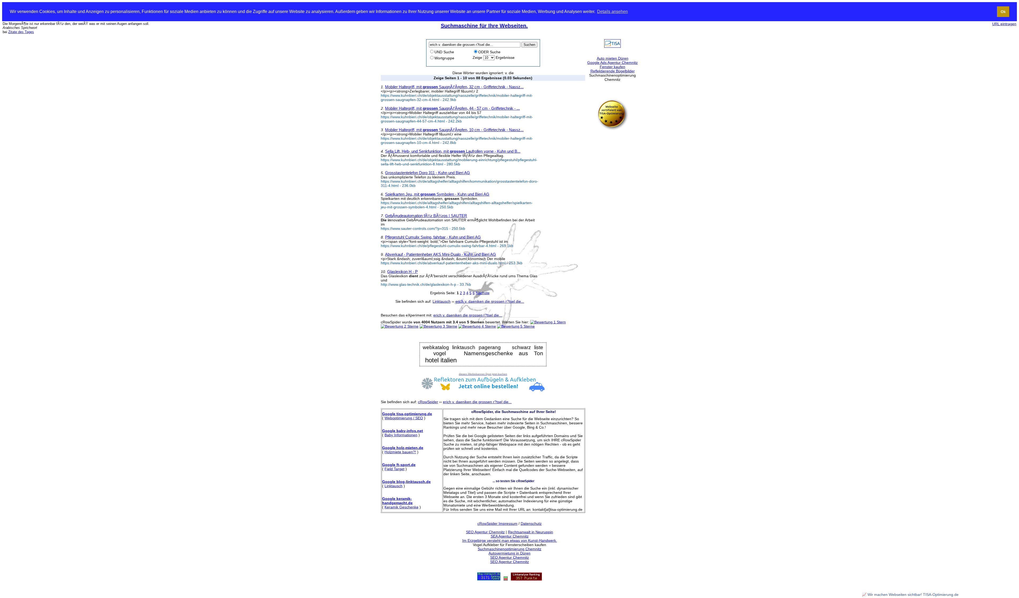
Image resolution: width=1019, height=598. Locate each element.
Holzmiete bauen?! (400, 452)
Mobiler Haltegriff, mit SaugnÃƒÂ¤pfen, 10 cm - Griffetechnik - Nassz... (454, 129)
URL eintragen (1004, 24)
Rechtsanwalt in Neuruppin (530, 532)
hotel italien (441, 360)
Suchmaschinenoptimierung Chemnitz (509, 549)
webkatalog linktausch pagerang (462, 347)
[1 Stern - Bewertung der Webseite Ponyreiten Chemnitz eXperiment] (548, 322)
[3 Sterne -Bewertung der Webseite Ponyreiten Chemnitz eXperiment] (438, 326)
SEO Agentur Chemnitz (485, 532)
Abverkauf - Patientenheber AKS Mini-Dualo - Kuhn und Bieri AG (440, 254)
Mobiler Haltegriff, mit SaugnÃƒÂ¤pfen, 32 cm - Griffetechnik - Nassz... (454, 87)
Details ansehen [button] (612, 11)
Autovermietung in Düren (509, 553)
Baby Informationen (401, 435)
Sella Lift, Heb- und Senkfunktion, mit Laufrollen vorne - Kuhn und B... (452, 151)
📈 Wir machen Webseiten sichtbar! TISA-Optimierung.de (910, 594)
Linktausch (394, 486)
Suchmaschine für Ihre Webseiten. (484, 26)
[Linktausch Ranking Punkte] (488, 579)
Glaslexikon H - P (402, 271)
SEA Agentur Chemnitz (510, 536)
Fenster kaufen (612, 67)
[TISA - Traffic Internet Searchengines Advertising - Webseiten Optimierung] (612, 46)
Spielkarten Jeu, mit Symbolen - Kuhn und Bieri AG (437, 194)
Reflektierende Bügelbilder (612, 71)
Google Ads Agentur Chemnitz (612, 62)
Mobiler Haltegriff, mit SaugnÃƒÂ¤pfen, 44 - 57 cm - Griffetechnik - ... (452, 108)
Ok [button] (1003, 12)
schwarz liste (527, 347)
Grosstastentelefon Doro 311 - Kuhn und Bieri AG (427, 172)
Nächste (483, 293)
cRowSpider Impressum (497, 523)
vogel (439, 354)
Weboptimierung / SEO (404, 418)
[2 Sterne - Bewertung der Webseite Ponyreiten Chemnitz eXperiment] (399, 326)
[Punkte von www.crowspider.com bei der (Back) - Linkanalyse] (526, 579)
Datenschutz (531, 523)
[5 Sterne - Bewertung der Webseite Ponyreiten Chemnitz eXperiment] (516, 326)
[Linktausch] (506, 579)
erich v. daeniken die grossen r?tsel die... (467, 315)
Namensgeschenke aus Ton (503, 353)
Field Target (394, 469)
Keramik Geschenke (401, 507)
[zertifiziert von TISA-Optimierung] (612, 129)
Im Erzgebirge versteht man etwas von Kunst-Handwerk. (509, 540)
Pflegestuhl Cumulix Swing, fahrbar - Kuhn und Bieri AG (433, 237)
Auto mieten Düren (612, 58)
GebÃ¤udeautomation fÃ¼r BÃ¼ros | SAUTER (426, 215)
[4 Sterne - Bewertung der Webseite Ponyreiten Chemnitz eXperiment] (477, 326)
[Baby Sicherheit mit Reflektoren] (483, 390)
